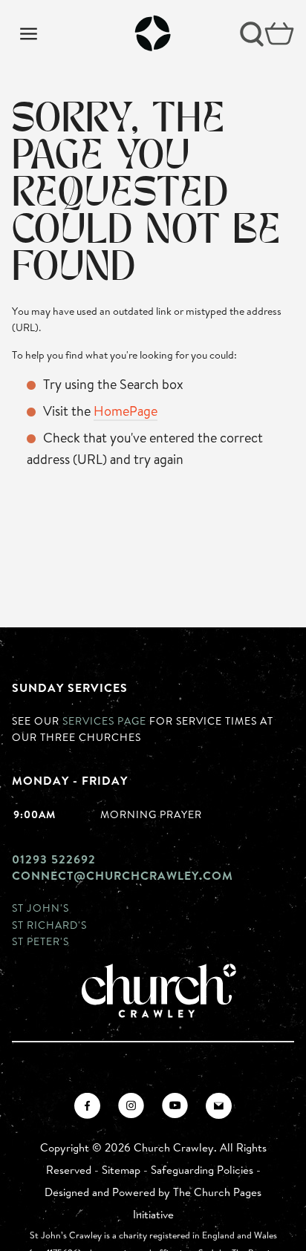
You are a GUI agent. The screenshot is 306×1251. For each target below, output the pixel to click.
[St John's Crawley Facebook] (87, 1106)
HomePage (125, 410)
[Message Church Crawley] (219, 1106)
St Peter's (40, 941)
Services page (104, 720)
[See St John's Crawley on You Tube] (175, 1106)
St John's (40, 908)
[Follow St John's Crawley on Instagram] (131, 1106)
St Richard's (49, 925)
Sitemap (121, 1170)
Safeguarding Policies (202, 1170)
